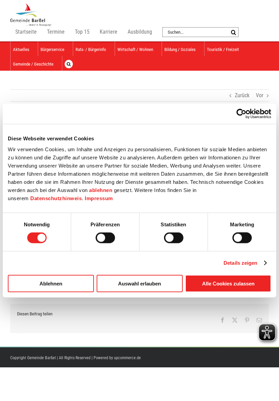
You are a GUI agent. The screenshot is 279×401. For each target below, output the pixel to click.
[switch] (105, 237)
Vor (259, 95)
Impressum (99, 198)
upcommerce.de (127, 357)
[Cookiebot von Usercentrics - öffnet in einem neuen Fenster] (241, 114)
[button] (69, 63)
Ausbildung (140, 32)
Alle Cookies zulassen (228, 283)
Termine (56, 32)
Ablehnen (50, 283)
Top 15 (82, 32)
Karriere (108, 32)
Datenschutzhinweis (56, 198)
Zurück (242, 95)
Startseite (26, 32)
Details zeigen (240, 263)
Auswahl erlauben (139, 283)
